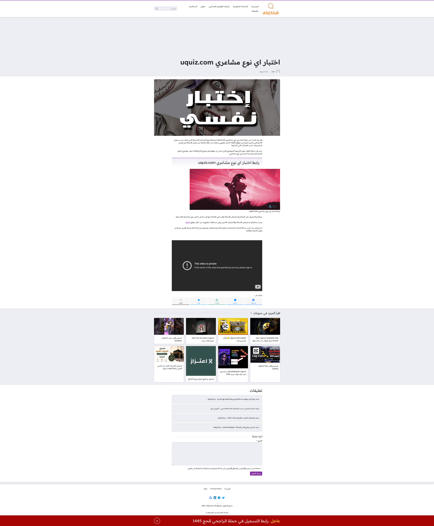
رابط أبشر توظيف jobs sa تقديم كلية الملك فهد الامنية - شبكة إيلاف (231, 399)
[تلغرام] (219, 497)
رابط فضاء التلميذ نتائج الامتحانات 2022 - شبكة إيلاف (236, 418)
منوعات (257, 313)
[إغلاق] (157, 521)
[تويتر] (223, 497)
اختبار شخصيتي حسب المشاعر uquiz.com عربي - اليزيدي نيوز (233, 409)
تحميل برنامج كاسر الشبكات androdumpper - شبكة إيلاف (234, 427)
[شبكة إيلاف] (271, 9)
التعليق (259, 441)
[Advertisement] (217, 36)
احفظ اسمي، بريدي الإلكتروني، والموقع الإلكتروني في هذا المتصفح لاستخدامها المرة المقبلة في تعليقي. (223, 468)
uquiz (187, 222)
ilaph (273, 72)
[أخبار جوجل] (210, 497)
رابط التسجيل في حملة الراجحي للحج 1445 (231, 520)
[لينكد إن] (215, 497)
